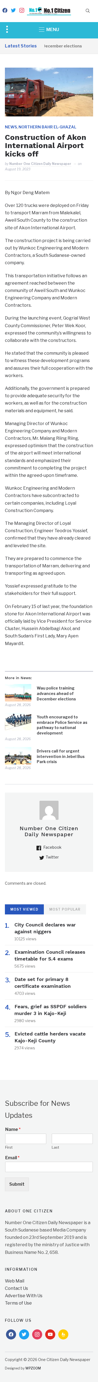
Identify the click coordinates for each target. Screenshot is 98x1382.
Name (13, 1129)
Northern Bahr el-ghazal (47, 127)
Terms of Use (18, 1303)
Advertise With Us (23, 1295)
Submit (16, 1184)
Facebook (52, 847)
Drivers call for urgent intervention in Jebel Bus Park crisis (61, 756)
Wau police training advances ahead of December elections (56, 693)
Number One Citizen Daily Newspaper (40, 164)
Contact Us (16, 1288)
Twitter (52, 857)
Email (12, 1157)
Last (55, 1147)
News (11, 127)
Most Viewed (24, 909)
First (9, 1147)
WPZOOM (33, 1368)
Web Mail (14, 1281)
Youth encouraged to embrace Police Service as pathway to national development (62, 725)
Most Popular (65, 909)
